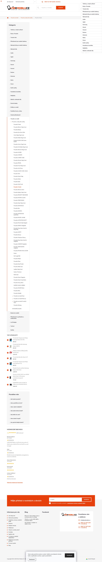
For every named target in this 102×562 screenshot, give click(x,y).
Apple (12, 57)
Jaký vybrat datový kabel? (17, 410)
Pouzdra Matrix (17, 179)
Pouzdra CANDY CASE (19, 157)
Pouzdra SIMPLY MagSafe (20, 225)
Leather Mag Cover (18, 269)
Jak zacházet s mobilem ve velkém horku (31, 523)
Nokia (12, 80)
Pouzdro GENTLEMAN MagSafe (19, 247)
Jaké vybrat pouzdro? (16, 399)
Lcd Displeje (13, 322)
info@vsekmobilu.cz (85, 520)
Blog (10, 545)
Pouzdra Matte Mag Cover (20, 137)
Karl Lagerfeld (17, 256)
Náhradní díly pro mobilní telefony (19, 45)
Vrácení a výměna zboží (14, 530)
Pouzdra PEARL (17, 163)
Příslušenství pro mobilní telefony (19, 41)
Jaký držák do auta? (15, 414)
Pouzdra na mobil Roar (19, 296)
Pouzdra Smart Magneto (19, 277)
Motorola (13, 76)
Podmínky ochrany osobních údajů (15, 520)
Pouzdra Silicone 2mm (19, 189)
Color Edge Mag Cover (19, 135)
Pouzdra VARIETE (18, 155)
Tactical (12, 326)
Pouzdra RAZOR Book (19, 288)
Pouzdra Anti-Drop (18, 168)
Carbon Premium (18, 272)
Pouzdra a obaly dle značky (18, 121)
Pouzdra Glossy (17, 235)
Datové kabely (14, 103)
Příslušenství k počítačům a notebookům (17, 317)
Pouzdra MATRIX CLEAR (19, 197)
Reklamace (11, 527)
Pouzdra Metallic (17, 293)
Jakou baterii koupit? (15, 418)
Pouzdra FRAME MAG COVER (21, 250)
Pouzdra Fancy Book (18, 282)
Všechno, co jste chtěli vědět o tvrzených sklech (32, 519)
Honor (12, 84)
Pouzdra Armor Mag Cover (20, 144)
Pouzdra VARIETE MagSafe (20, 244)
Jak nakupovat (12, 515)
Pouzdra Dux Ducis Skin (19, 132)
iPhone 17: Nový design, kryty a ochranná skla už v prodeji (32, 516)
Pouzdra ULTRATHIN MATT (20, 220)
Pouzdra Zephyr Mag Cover (20, 192)
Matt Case (16, 274)
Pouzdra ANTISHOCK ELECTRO (19, 214)
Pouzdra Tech (17, 173)
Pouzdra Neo (17, 208)
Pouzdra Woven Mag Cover (20, 160)
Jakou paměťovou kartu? (16, 403)
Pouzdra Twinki (17, 187)
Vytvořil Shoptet (91, 559)
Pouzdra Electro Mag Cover (20, 127)
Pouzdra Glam (17, 181)
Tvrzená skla (14, 37)
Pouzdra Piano (17, 261)
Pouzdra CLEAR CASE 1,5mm (21, 171)
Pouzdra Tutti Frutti (18, 184)
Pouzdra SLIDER (18, 152)
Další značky (14, 88)
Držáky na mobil (14, 107)
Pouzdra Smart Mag (18, 176)
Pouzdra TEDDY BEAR (19, 200)
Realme (12, 72)
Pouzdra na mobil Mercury (20, 298)
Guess (15, 253)
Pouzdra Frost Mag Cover (20, 165)
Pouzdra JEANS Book (19, 205)
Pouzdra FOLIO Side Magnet (20, 223)
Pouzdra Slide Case (18, 266)
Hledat (60, 7)
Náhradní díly (14, 49)
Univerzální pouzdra (16, 308)
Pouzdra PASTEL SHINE (19, 217)
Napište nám (11, 534)
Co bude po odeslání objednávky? (13, 537)
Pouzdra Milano (17, 258)
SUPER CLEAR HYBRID (19, 285)
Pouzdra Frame (17, 124)
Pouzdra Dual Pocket (18, 264)
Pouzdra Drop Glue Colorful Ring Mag (20, 229)
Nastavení (32, 559)
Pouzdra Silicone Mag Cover (20, 149)
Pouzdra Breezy (17, 129)
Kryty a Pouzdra (14, 33)
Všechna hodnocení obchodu (15, 482)
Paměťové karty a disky (16, 111)
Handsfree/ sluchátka (16, 91)
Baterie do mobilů (15, 313)
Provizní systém (12, 543)
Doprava (10, 523)
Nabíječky (13, 95)
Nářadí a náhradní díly (16, 99)
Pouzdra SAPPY (17, 232)
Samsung (13, 60)
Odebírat (86, 499)
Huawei (12, 68)
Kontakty (11, 532)
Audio (12, 53)
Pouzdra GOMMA (18, 211)
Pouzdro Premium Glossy (20, 237)
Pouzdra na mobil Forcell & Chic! (20, 302)
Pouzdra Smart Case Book (20, 280)
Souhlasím (69, 555)
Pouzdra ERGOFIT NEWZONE (21, 195)
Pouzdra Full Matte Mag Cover (21, 147)
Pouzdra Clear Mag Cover (19, 203)
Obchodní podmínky (13, 518)
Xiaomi (12, 64)
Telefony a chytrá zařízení (17, 29)
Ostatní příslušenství (15, 115)
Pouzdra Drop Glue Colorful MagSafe (20, 240)
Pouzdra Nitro (17, 290)
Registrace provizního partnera (14, 540)
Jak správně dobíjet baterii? (17, 422)
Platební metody (12, 525)
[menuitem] (91, 4)
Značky (12, 330)
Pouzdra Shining (17, 305)
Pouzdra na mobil (15, 119)
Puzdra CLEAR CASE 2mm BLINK (20, 141)
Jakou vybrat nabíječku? (16, 407)
